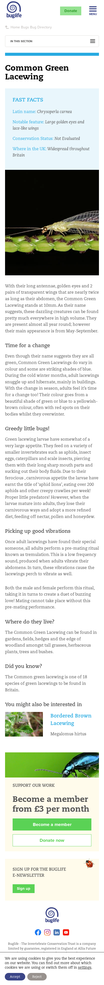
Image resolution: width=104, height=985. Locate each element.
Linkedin (57, 932)
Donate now (52, 840)
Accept (15, 976)
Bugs (25, 27)
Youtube (66, 932)
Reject (37, 976)
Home (15, 27)
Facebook (38, 932)
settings (84, 967)
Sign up (23, 888)
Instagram (47, 932)
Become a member (52, 824)
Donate (70, 11)
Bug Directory (41, 27)
